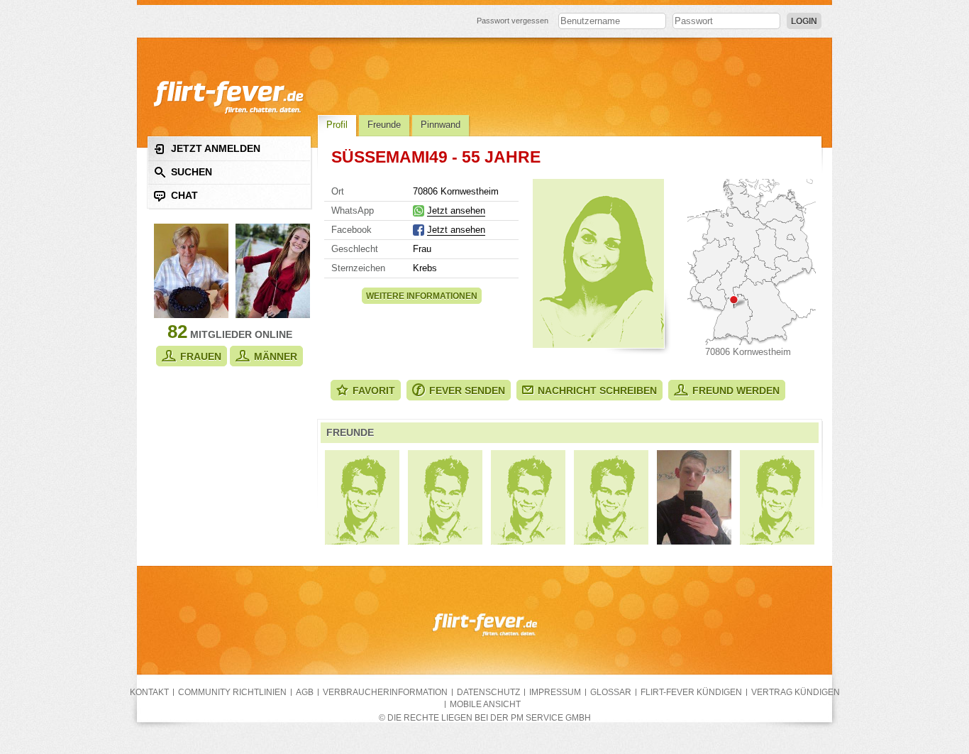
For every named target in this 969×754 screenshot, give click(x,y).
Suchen (191, 171)
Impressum (555, 692)
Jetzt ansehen (456, 210)
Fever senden (467, 390)
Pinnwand (440, 124)
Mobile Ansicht (485, 704)
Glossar (610, 692)
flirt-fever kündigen (691, 692)
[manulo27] (611, 497)
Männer (275, 356)
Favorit (374, 390)
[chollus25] (362, 497)
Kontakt (149, 692)
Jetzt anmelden (215, 148)
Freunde (384, 124)
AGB (305, 692)
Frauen (200, 356)
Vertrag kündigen (795, 692)
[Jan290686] (445, 497)
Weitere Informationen (421, 296)
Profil (337, 124)
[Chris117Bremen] (528, 497)
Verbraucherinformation (385, 692)
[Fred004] (777, 497)
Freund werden (736, 390)
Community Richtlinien (232, 692)
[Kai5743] (694, 497)
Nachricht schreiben (597, 390)
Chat (184, 195)
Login (804, 21)
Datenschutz (488, 692)
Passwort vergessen (512, 20)
